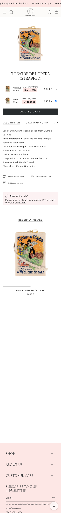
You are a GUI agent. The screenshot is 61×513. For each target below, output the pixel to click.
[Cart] (56, 12)
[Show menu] (4, 12)
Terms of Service (11, 508)
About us (14, 465)
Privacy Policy (46, 504)
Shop (10, 454)
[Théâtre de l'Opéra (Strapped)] (30, 255)
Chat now (20, 202)
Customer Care (19, 476)
